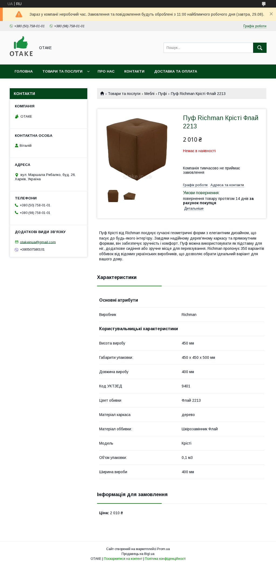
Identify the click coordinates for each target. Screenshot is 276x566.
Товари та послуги (62, 71)
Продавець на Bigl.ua (138, 554)
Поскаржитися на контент (123, 559)
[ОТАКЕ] (21, 57)
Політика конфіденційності (165, 559)
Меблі (149, 93)
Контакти (134, 71)
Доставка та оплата (175, 71)
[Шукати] (260, 48)
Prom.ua (163, 549)
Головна (24, 71)
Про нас (106, 71)
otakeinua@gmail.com (38, 242)
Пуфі (162, 93)
